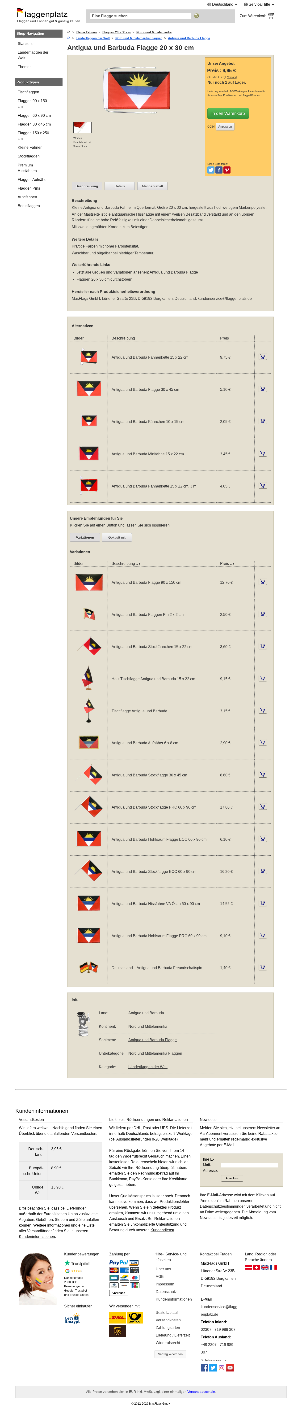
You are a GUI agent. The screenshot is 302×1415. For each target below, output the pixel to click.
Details (120, 186)
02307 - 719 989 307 (218, 1330)
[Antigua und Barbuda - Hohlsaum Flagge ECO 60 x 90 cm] (89, 852)
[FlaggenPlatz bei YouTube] (230, 1370)
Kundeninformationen (174, 1299)
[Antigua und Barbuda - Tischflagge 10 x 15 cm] (89, 724)
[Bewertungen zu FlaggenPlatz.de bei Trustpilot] (77, 1265)
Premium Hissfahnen (27, 168)
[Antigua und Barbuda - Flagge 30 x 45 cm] (89, 403)
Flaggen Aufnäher (33, 180)
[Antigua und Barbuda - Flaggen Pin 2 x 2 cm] (89, 628)
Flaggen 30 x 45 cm (34, 124)
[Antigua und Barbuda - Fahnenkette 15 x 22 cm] (89, 370)
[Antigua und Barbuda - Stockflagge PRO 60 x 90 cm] (89, 821)
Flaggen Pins (29, 188)
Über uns (163, 1269)
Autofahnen (27, 197)
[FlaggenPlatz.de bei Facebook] (204, 1370)
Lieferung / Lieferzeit (173, 1335)
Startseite (26, 44)
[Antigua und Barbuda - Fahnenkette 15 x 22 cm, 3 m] (89, 499)
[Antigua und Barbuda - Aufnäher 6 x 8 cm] (89, 756)
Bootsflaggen (29, 206)
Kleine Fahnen (30, 147)
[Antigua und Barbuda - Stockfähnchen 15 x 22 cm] (89, 660)
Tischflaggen (28, 92)
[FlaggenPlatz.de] (48, 16)
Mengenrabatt (152, 186)
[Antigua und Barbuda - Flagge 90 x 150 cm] (89, 596)
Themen (25, 67)
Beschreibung (87, 186)
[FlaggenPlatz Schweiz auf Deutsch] (256, 1268)
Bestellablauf (167, 1313)
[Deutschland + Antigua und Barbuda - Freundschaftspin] (89, 981)
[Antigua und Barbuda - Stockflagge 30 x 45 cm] (89, 788)
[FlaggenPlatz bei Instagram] (221, 1370)
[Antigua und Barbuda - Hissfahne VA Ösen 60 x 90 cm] (89, 917)
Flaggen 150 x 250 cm (33, 136)
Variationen (85, 537)
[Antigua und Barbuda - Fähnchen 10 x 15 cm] (89, 435)
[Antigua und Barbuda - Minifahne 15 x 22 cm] (89, 467)
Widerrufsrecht (168, 1343)
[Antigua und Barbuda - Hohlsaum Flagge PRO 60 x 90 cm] (89, 949)
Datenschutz (166, 1292)
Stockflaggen (29, 156)
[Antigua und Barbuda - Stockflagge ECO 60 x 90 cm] (89, 885)
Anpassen (225, 126)
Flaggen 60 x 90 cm (34, 115)
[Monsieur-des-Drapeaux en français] (273, 1268)
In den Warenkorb (228, 113)
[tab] (87, 186)
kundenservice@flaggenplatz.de (225, 298)
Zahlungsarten (168, 1328)
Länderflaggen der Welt (33, 55)
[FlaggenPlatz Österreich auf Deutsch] (248, 1268)
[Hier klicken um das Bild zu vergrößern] (137, 119)
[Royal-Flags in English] (264, 1268)
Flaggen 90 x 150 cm (32, 104)
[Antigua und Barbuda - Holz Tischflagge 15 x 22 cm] (89, 692)
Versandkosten (168, 1320)
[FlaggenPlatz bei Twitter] (213, 1370)
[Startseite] (68, 32)
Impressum (165, 1284)
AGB (160, 1277)
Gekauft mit (117, 537)
